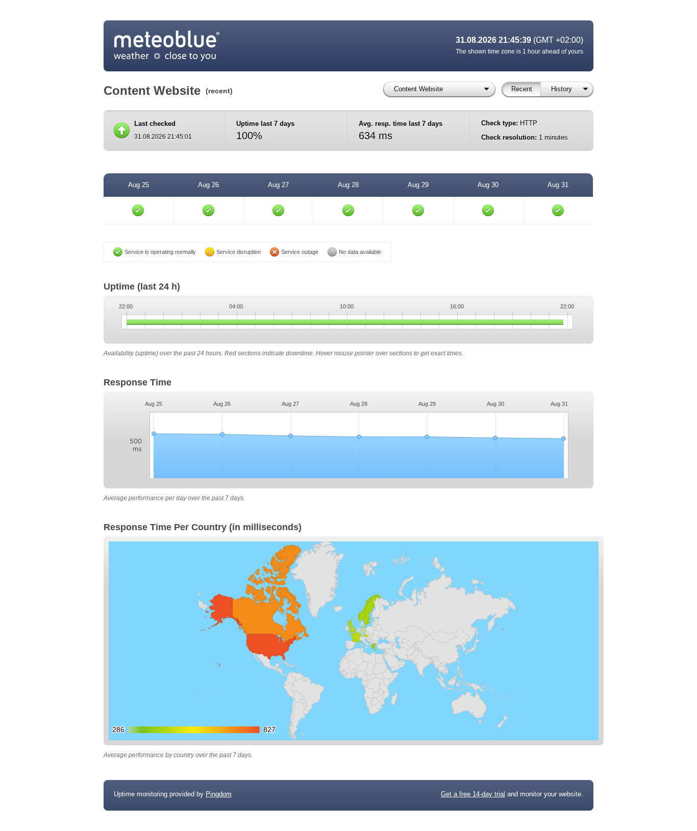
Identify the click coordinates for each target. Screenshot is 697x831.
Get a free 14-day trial (473, 794)
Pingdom (219, 794)
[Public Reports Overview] (241, 46)
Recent (521, 89)
